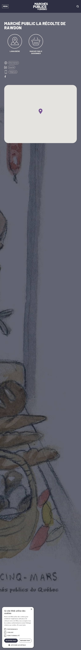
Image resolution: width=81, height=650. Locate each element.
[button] (18, 645)
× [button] (31, 609)
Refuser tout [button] (25, 640)
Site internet (13, 63)
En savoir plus (21, 625)
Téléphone (12, 72)
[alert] (18, 627)
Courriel (11, 67)
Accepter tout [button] (11, 640)
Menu (5, 6)
